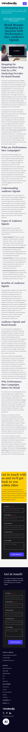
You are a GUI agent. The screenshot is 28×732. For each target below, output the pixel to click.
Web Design (5, 670)
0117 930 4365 (7, 657)
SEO (4, 676)
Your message (7, 540)
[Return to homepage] (9, 3)
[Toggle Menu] (25, 3)
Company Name (8, 532)
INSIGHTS (20, 10)
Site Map (4, 694)
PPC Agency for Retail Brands (8, 10)
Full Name (9, 506)
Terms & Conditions (7, 692)
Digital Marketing (6, 673)
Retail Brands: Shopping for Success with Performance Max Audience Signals (14, 12)
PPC (3, 678)
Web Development (7, 668)
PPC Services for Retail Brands (17, 130)
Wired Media (9, 716)
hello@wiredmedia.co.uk (8, 660)
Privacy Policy (6, 686)
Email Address (10, 515)
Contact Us (5, 697)
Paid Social (5, 681)
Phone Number (8, 523)
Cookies (4, 689)
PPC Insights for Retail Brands (17, 20)
